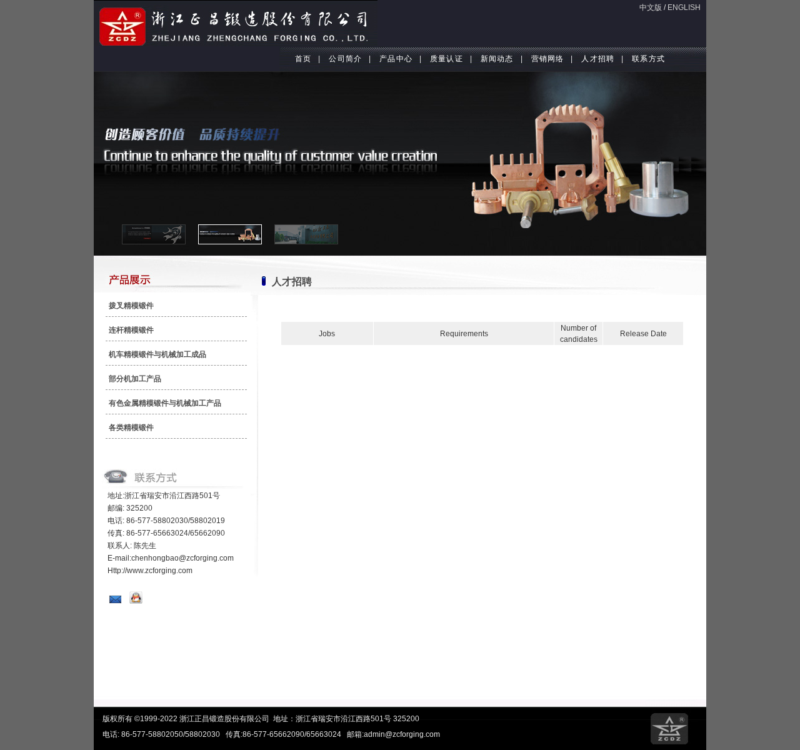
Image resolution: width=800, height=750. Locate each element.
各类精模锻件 (131, 427)
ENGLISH (684, 7)
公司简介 (345, 58)
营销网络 (547, 58)
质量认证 (446, 58)
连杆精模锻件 (131, 330)
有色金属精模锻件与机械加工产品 (165, 403)
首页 (303, 58)
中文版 (650, 7)
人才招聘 (597, 58)
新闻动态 (497, 58)
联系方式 (648, 58)
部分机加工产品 (135, 378)
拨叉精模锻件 (131, 305)
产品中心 (395, 58)
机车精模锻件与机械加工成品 (157, 354)
